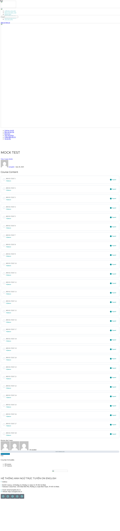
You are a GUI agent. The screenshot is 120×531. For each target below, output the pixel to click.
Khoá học (7, 134)
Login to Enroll (5, 454)
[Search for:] (9, 17)
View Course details (7, 159)
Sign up (7, 22)
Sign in (3, 22)
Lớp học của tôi (9, 130)
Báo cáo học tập (9, 132)
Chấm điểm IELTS (10, 137)
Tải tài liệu (7, 139)
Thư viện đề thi (9, 135)
